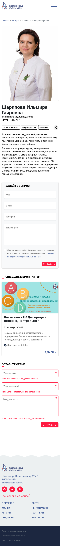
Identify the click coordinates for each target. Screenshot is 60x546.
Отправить (49, 264)
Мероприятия (29, 127)
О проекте (8, 503)
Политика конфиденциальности (14, 531)
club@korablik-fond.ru (12, 482)
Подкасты (8, 517)
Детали (49, 352)
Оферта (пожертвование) (11, 540)
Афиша (6, 508)
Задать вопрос (11, 127)
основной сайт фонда (16, 496)
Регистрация (40, 508)
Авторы (15, 21)
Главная (5, 21)
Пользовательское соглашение (13, 536)
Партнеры (38, 513)
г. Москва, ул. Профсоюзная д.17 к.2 (20, 476)
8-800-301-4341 (10, 479)
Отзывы (44, 127)
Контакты (38, 517)
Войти (35, 503)
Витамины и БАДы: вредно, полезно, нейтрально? (25, 319)
